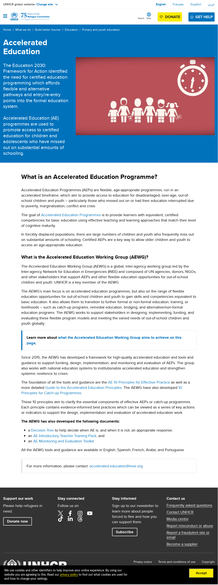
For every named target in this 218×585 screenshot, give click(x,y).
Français (178, 4)
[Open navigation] (5, 16)
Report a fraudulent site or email (188, 535)
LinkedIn (70, 519)
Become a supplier (182, 544)
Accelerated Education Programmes (71, 214)
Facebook (70, 513)
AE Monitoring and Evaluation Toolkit (63, 441)
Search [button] (141, 18)
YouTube (90, 513)
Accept (201, 573)
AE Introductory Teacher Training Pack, (65, 435)
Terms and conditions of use (176, 562)
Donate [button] (172, 17)
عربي (211, 4)
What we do (23, 30)
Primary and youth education (101, 30)
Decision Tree (42, 430)
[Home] (24, 17)
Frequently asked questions (189, 505)
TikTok (60, 519)
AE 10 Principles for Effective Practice (139, 382)
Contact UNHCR (180, 512)
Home (7, 30)
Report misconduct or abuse (190, 525)
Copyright (208, 562)
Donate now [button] (17, 521)
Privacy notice (143, 562)
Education (71, 30)
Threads (80, 519)
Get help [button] (204, 17)
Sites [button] (149, 18)
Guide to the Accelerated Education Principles (83, 387)
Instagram (80, 513)
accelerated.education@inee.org (116, 466)
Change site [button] (44, 4)
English (161, 4)
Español (196, 4)
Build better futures (48, 30)
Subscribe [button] (124, 532)
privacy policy (69, 574)
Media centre (177, 519)
